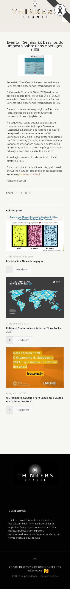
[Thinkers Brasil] (35, 10)
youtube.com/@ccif (29, 174)
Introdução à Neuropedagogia (24, 261)
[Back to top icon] (35, 559)
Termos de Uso (49, 576)
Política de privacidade (25, 576)
